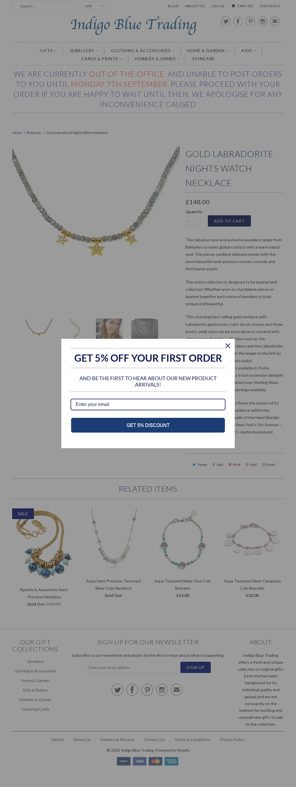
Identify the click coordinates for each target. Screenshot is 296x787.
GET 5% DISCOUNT (148, 425)
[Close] (228, 346)
